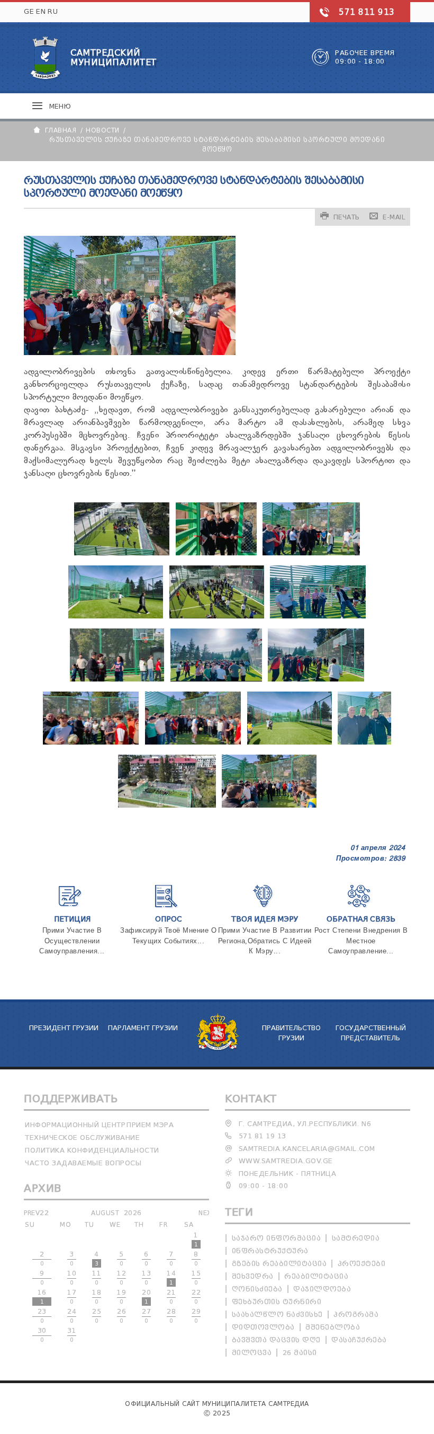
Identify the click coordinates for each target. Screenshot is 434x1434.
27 (146, 1315)
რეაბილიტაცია (316, 1276)
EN (41, 11)
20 (146, 1296)
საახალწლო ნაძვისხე (277, 1314)
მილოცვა (252, 1352)
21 (171, 1296)
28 (171, 1315)
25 (96, 1315)
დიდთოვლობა (263, 1327)
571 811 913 (367, 12)
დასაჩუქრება (359, 1339)
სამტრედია (356, 1238)
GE (29, 11)
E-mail (394, 217)
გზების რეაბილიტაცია (279, 1263)
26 (121, 1315)
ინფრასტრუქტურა (270, 1250)
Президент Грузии (63, 1027)
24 (71, 1315)
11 (96, 1277)
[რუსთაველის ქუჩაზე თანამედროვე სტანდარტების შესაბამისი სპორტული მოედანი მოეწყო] (122, 553)
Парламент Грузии (143, 1027)
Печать (346, 217)
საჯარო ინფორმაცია (276, 1238)
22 (196, 1296)
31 (71, 1334)
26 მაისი (300, 1352)
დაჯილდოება (322, 1289)
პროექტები (362, 1263)
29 (196, 1315)
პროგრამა (355, 1314)
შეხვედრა (253, 1276)
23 (42, 1315)
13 (146, 1277)
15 (196, 1277)
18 (96, 1296)
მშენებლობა (332, 1327)
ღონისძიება (257, 1289)
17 (71, 1296)
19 (121, 1296)
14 (171, 1277)
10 (71, 1277)
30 (42, 1334)
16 (42, 1296)
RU (53, 11)
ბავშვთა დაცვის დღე (276, 1339)
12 (121, 1277)
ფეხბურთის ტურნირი (277, 1301)
